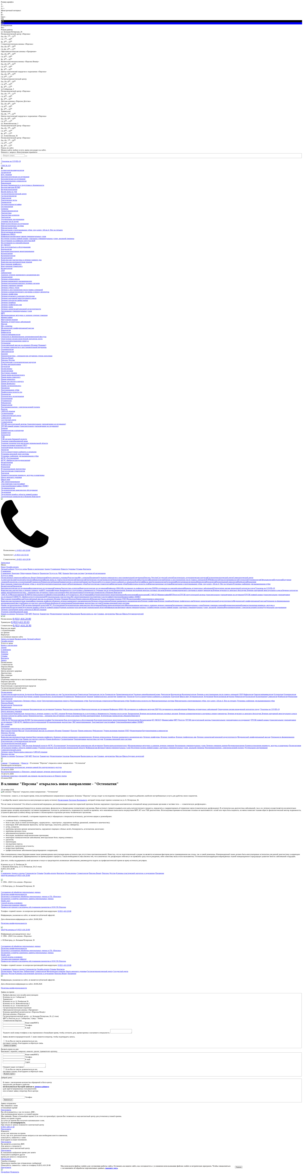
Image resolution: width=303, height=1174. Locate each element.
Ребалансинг (6, 403)
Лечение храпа (7, 307)
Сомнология (6, 418)
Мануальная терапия (9, 320)
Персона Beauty (7, 358)
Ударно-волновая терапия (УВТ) (14, 445)
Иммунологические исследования (15, 224)
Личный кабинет (8, 569)
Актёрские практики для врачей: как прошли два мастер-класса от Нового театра (34, 776)
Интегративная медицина (11, 232)
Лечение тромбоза (8, 302)
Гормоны (4, 209)
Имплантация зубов (9, 228)
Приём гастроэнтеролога (11, 386)
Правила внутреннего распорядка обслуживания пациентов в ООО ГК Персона (33, 907)
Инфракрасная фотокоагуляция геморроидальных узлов (23, 236)
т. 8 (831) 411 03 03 (21, 555)
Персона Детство (8, 360)
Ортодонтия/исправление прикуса (15, 341)
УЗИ (3, 437)
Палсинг (4, 354)
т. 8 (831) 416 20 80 (22, 550)
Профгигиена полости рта (11, 392)
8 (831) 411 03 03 (20, 622)
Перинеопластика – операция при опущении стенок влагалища (26, 356)
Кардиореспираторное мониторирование (17, 251)
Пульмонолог (6, 401)
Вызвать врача (21, 639)
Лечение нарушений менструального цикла (18, 298)
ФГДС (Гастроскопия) (10, 458)
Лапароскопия (6, 277)
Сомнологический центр (11, 416)
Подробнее (5, 1172)
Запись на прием (7, 639)
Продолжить (6, 1110)
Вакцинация (6, 183)
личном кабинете (41, 1087)
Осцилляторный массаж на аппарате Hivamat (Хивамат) (23, 345)
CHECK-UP (6, 166)
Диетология (6, 217)
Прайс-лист (5, 901)
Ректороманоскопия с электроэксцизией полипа (20, 407)
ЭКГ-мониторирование (10, 482)
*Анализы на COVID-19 (11, 161)
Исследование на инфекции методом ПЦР (18, 241)
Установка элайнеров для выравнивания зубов (20, 456)
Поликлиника (6, 369)
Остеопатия (5, 343)
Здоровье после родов (10, 221)
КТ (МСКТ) (6, 245)
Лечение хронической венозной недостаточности (21, 309)
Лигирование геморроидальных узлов (16, 311)
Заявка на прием (10, 1045)
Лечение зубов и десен (10, 288)
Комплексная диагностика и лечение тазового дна (21, 260)
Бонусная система (77, 573)
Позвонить (14, 1172)
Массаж (4, 324)
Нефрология (6, 332)
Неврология (6, 330)
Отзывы (79, 569)
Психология (6, 394)
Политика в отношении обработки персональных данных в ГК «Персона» (31, 896)
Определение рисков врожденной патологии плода (21, 339)
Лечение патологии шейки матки (14, 300)
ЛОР (3, 271)
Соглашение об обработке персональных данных (21, 892)
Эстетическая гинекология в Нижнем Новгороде (20, 497)
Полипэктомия (7, 371)
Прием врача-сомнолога (10, 377)
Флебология (6, 465)
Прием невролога (8, 379)
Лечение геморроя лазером (12, 285)
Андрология (6, 172)
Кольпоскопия (6, 258)
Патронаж (20, 614)
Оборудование (26, 573)
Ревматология (6, 405)
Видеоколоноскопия (9, 189)
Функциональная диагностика (13, 469)
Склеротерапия (7, 413)
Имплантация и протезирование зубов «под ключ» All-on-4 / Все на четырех (32, 230)
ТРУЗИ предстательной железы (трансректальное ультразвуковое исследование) (33, 424)
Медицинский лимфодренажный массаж (17, 328)
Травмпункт (6, 433)
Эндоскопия (6, 492)
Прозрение (5, 388)
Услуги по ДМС (55, 573)
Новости (64, 569)
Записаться (5, 563)
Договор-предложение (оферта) (13, 905)
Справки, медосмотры (106, 614)
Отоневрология (7, 349)
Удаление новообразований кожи (14, 441)
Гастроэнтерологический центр (14, 194)
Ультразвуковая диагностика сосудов (16, 447)
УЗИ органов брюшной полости (14, 439)
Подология (5, 366)
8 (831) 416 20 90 (22, 625)
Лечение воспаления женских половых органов (20, 283)
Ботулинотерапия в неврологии (14, 181)
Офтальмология (7, 352)
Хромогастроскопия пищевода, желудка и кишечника (22, 475)
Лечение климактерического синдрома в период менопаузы (25, 292)
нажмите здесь (111, 1168)
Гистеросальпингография (11, 204)
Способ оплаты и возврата (11, 903)
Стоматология (6, 422)
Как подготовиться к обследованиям (16, 247)
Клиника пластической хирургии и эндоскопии (135, 873)
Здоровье (72, 569)
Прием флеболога (8, 384)
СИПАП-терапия (8, 411)
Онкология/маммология (10, 334)
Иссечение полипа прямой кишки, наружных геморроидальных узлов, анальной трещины (37, 239)
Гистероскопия (7, 207)
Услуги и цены (21, 569)
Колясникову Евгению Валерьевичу (72, 800)
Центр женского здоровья (11, 477)
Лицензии (15, 573)
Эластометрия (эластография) (13, 484)
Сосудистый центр (8, 420)
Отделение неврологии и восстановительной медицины (24, 347)
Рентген (4, 409)
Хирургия (5, 473)
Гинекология (6, 202)
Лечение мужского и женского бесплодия (18, 296)
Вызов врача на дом (9, 192)
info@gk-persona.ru (8, 875)
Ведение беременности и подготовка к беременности (22, 185)
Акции (47, 569)
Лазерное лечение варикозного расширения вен (20, 275)
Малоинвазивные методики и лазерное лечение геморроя (24, 315)
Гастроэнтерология (8, 196)
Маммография (6, 317)
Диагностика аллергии (10, 215)
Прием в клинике (8, 614)
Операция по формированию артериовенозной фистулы (23, 337)
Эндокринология (8, 488)
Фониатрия (5, 467)
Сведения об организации (95, 573)
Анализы (66, 614)
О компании (55, 569)
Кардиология (6, 249)
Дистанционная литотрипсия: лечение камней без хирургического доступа (31, 767)
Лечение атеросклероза (10, 279)
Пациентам (44, 573)
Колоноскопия (7, 253)
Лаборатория (6, 273)
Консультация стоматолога (11, 266)
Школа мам (5, 479)
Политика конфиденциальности (14, 894)
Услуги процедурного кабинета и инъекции (18, 452)
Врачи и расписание (36, 569)
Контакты (87, 569)
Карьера (66, 573)
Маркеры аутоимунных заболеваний (16, 322)
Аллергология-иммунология (12, 170)
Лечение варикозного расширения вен (16, 281)
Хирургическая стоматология (13, 471)
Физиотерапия (7, 462)
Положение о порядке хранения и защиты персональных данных (27, 899)
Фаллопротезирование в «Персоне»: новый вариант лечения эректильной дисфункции (36, 772)
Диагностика (6, 213)
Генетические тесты (9, 200)
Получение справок (9, 373)
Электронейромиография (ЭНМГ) (15, 486)
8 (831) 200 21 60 (7, 1127)
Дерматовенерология (9, 211)
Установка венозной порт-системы (15, 454)
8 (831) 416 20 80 (22, 618)
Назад (3, 567)
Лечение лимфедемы (9, 294)
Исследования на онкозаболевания (15, 243)
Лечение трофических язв (11, 305)
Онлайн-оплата (12, 567)
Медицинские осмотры (56, 971)
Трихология (5, 435)
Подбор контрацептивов (11, 364)
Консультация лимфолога (11, 264)
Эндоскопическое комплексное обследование (19, 490)
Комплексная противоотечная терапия (16, 262)
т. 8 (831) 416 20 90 (22, 559)
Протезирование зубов (10, 390)
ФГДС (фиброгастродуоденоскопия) (15, 460)
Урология (5, 450)
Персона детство (7, 754)
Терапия (4, 428)
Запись (4, 660)
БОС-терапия (6, 175)
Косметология (6, 268)
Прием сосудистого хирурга (12, 381)
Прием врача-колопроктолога (13, 375)
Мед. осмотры (6, 326)
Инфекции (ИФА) (8, 234)
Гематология (6, 198)
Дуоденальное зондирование (12, 219)
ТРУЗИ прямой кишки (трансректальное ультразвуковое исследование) (30, 426)
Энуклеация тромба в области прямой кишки (19, 494)
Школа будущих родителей (133, 756)
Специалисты (30, 873)
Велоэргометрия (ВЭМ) (10, 187)
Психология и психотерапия (12, 396)
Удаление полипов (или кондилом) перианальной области (24, 443)
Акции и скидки (18, 873)
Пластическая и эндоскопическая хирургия (18, 362)
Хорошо (238, 1167)
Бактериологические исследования (15, 177)
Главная (4, 763)
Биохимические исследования (13, 179)
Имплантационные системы (12, 226)
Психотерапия (6, 398)
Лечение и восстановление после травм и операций (22, 290)
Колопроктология (8, 256)
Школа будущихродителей (133, 614)
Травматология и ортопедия (12, 430)
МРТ (3, 313)
